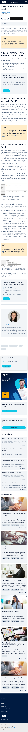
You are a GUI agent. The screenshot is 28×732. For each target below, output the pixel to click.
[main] (14, 190)
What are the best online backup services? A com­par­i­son (14, 461)
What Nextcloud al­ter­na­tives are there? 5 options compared (14, 449)
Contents (6, 23)
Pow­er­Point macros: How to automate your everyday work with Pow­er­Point (13, 644)
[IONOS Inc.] (14, 716)
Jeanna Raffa (5, 325)
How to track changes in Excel (12, 678)
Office (20, 346)
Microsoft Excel (13, 346)
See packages (6, 366)
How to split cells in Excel (10, 611)
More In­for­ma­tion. (11, 727)
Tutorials (3, 349)
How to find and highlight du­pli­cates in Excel (14, 514)
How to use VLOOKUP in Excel (12, 580)
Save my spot (14, 427)
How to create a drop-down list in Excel (13, 548)
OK (3, 729)
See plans (6, 90)
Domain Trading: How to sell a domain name (12, 438)
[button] (14, 386)
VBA (3, 251)
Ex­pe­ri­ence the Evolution (9, 411)
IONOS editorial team (5, 12)
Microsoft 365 (4, 346)
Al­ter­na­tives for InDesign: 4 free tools (11, 483)
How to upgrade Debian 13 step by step (11, 472)
